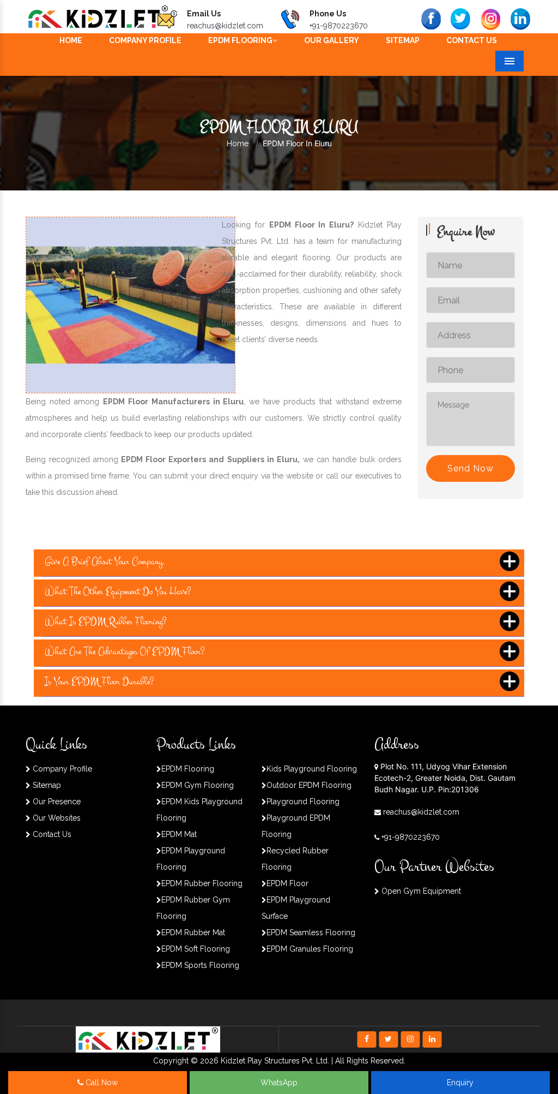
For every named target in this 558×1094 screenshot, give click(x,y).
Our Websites (56, 818)
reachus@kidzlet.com (225, 25)
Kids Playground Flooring (311, 768)
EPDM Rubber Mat (193, 932)
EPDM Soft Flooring (195, 948)
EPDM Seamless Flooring (310, 932)
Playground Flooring (302, 801)
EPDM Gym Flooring (197, 785)
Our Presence (56, 801)
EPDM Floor (287, 883)
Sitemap (403, 40)
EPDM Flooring (240, 40)
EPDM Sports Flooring (200, 965)
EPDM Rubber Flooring (201, 883)
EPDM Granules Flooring (309, 948)
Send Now (470, 468)
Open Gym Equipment (420, 891)
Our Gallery (331, 40)
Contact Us (471, 40)
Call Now (100, 1082)
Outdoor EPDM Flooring (308, 785)
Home (70, 40)
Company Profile (145, 40)
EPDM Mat (179, 834)
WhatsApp (279, 1082)
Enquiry (460, 1082)
